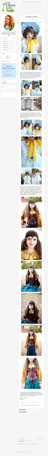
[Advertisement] (9, 94)
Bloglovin (5, 47)
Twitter (5, 43)
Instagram (5, 45)
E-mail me (5, 49)
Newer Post (22, 439)
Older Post (40, 439)
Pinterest (5, 41)
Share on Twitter (38, 405)
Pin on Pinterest (32, 405)
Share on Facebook (25, 405)
